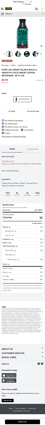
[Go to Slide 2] (18, 54)
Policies (11, 408)
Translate (28, 4)
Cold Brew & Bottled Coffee (27, 65)
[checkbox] (41, 20)
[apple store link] (9, 377)
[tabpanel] (22, 222)
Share (13, 111)
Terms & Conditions (20, 408)
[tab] (12, 149)
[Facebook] (38, 364)
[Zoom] (41, 46)
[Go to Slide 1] (9, 54)
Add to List (22, 422)
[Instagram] (42, 364)
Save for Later (34, 111)
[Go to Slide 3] (27, 54)
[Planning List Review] (42, 10)
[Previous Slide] (4, 54)
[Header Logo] (8, 9)
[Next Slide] (40, 54)
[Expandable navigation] (2, 8)
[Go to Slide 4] (35, 54)
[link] (33, 111)
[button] (36, 9)
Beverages (5, 65)
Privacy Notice (32, 408)
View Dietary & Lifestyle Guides (14, 137)
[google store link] (9, 382)
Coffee (13, 65)
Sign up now (7, 400)
